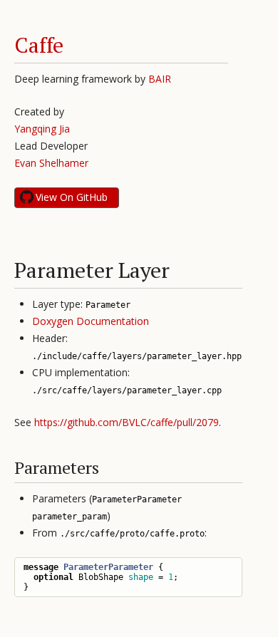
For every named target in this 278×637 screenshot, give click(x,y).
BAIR (159, 79)
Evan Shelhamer (51, 163)
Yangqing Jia (42, 128)
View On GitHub (72, 197)
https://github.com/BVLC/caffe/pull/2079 (126, 422)
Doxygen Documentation (90, 321)
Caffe (38, 45)
